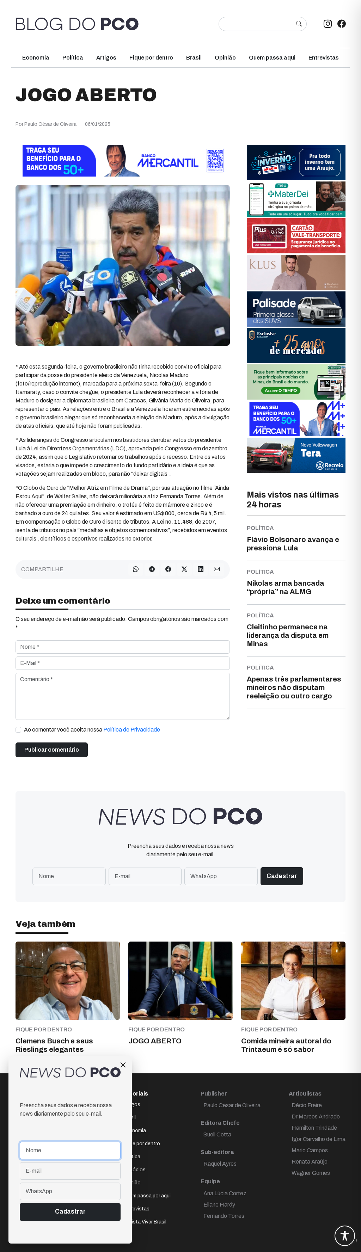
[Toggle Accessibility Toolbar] (345, 1236)
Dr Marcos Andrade (316, 1117)
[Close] (123, 1065)
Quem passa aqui (272, 58)
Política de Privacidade (131, 730)
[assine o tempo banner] (296, 381)
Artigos (106, 58)
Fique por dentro (151, 58)
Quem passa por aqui (147, 1195)
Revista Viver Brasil (144, 1222)
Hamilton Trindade (314, 1128)
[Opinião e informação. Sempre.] (77, 24)
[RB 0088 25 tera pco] (296, 455)
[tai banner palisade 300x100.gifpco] (296, 309)
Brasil (194, 58)
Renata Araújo (310, 1162)
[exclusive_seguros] (296, 345)
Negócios (134, 1169)
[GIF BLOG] (296, 235)
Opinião (225, 58)
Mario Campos (310, 1150)
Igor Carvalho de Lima (318, 1139)
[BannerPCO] (296, 272)
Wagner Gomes (311, 1173)
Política (72, 58)
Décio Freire (307, 1105)
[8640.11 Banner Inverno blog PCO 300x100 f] (296, 162)
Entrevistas (323, 58)
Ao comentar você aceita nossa (92, 730)
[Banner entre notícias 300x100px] (296, 418)
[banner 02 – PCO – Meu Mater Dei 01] (296, 199)
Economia (35, 58)
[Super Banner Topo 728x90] (123, 160)
